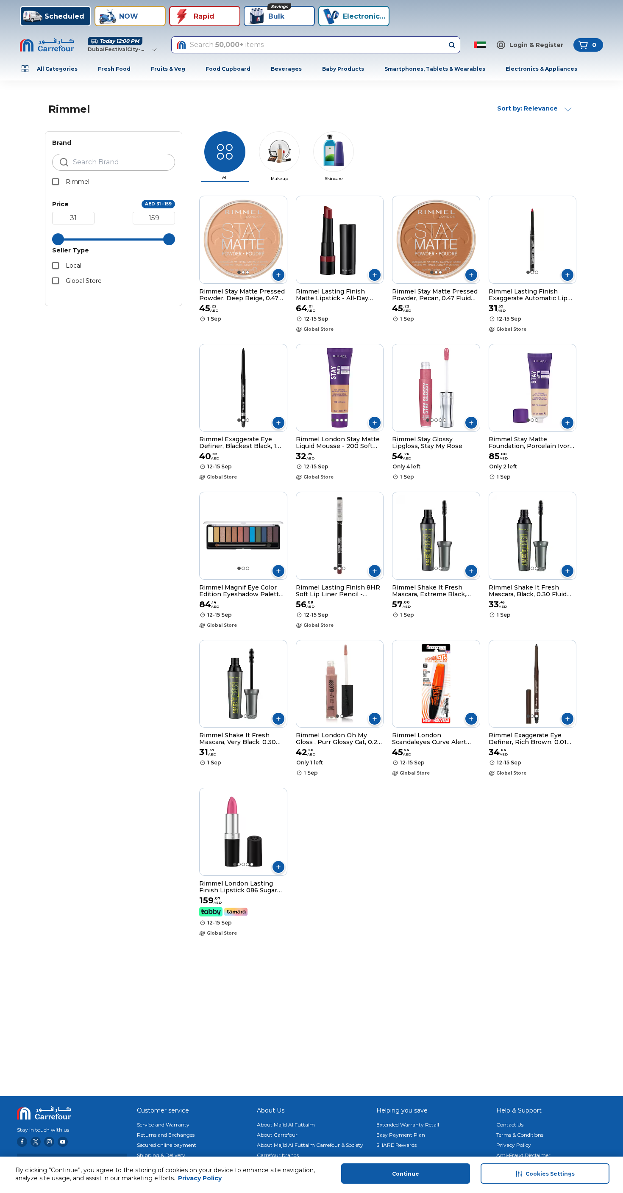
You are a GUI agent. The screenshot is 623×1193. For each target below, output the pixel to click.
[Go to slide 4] (346, 420)
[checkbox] (55, 181)
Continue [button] (405, 1174)
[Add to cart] (278, 275)
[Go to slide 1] (239, 272)
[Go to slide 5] (444, 420)
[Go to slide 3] (247, 272)
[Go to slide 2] (243, 272)
